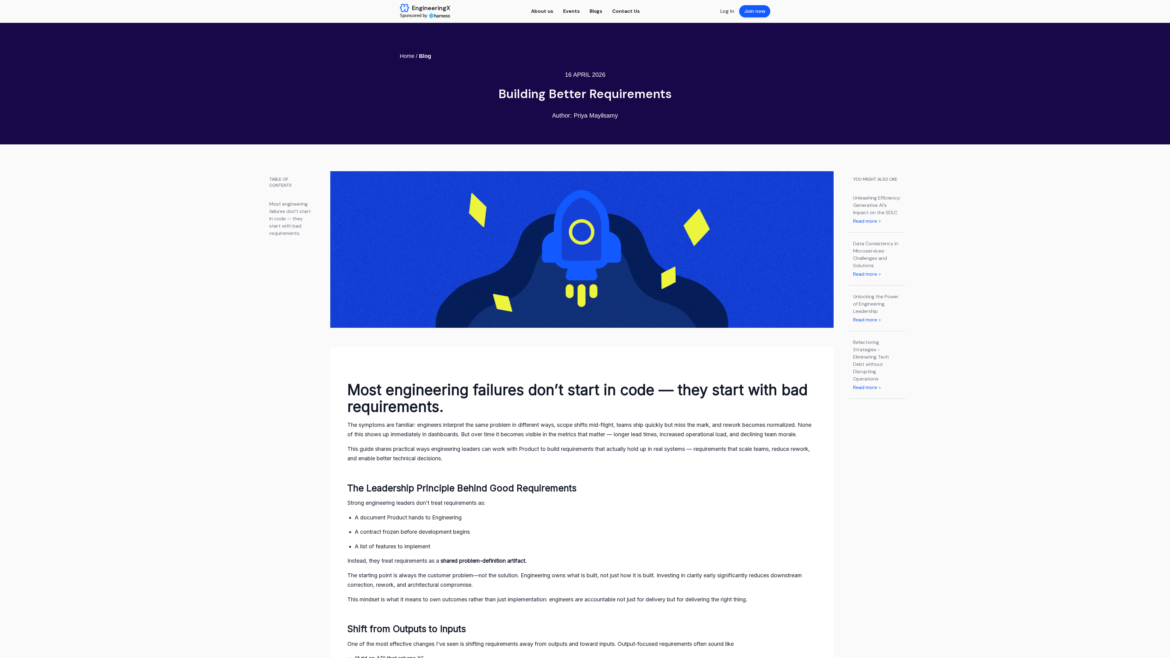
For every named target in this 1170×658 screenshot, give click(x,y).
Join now (754, 11)
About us (542, 11)
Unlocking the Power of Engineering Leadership (876, 303)
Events (571, 11)
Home (407, 56)
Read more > (867, 221)
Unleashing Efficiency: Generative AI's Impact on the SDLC (877, 205)
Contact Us (626, 11)
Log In (727, 11)
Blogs (596, 11)
